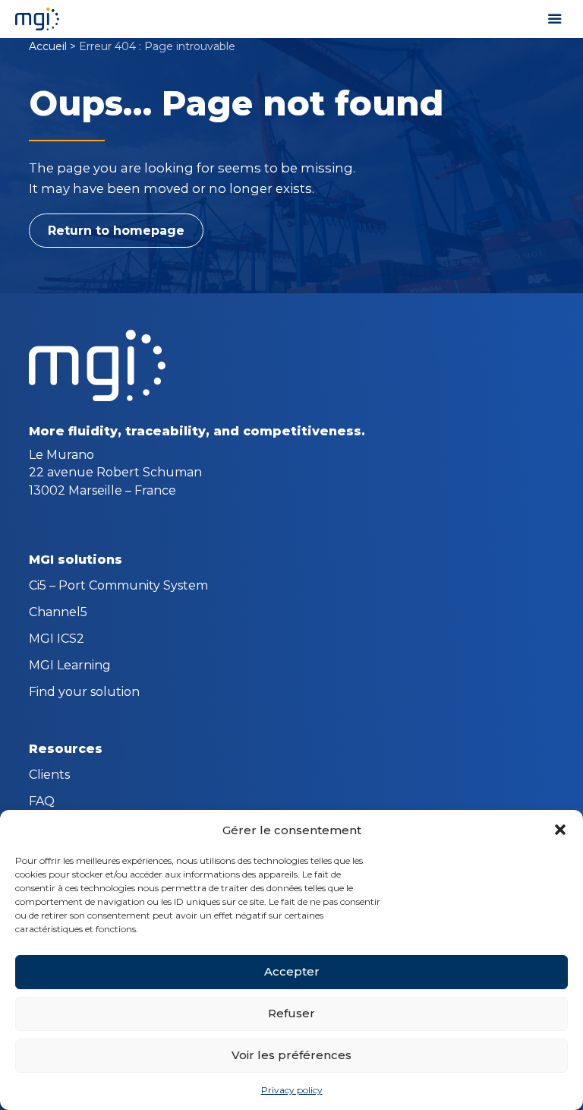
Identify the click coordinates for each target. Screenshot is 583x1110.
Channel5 (58, 613)
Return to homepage (116, 230)
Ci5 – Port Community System (118, 586)
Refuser (291, 1013)
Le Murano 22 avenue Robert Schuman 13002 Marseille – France (115, 472)
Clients (49, 776)
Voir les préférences (291, 1055)
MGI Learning (70, 666)
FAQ (42, 802)
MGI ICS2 (56, 640)
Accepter (292, 971)
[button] (560, 829)
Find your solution (84, 693)
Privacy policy (292, 1090)
